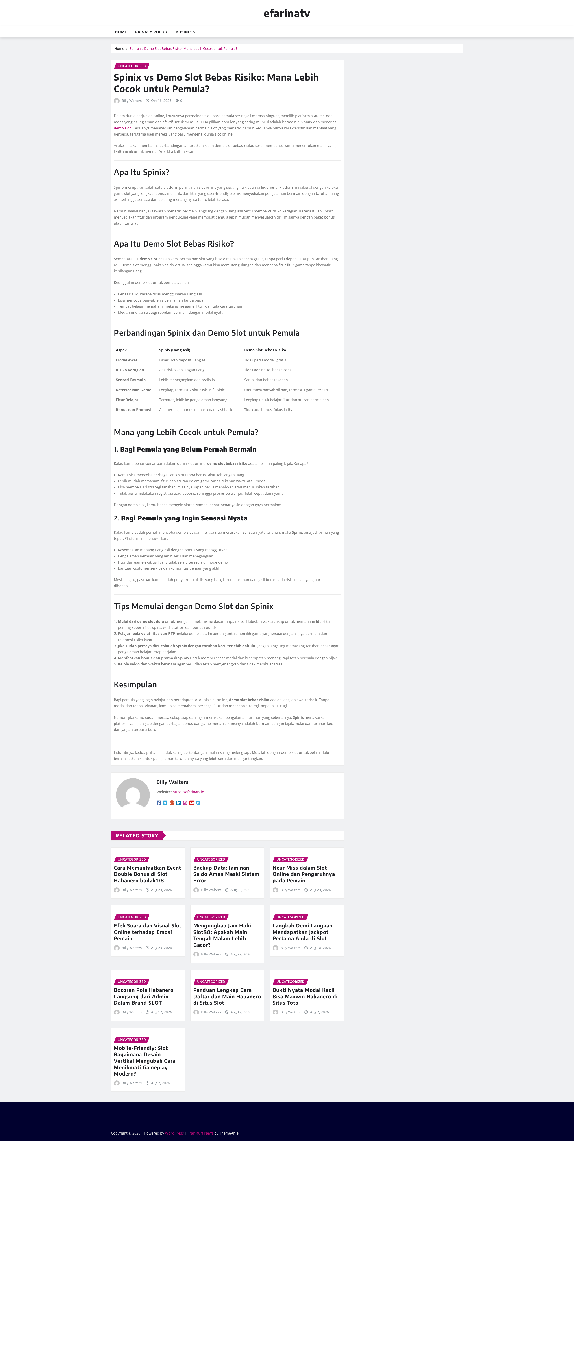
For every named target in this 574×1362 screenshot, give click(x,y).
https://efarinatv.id (188, 791)
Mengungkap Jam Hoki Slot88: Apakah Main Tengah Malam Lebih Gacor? (222, 935)
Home (121, 32)
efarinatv (287, 13)
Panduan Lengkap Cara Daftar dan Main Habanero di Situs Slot (227, 996)
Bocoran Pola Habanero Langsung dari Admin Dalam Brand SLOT (144, 996)
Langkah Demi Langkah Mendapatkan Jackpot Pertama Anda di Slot (303, 931)
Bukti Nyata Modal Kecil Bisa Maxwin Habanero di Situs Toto (305, 996)
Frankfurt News (200, 1133)
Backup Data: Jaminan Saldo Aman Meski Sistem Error (226, 873)
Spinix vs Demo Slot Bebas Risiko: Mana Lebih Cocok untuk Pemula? (183, 48)
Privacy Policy (151, 32)
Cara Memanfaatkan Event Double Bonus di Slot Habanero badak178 (147, 873)
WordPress (174, 1133)
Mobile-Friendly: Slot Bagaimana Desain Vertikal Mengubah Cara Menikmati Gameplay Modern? (145, 1061)
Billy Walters (132, 100)
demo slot (122, 128)
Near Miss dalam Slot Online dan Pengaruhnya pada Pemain (304, 873)
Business (185, 32)
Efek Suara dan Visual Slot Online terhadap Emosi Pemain (147, 931)
